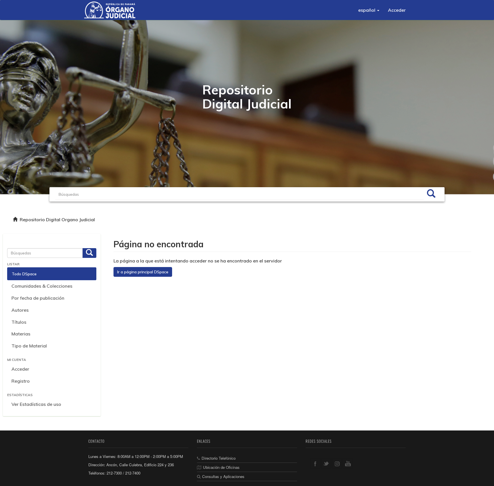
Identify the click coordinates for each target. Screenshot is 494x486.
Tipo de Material (29, 346)
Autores (20, 310)
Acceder (20, 369)
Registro (20, 381)
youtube (347, 463)
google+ (337, 463)
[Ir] (431, 194)
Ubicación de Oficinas (221, 467)
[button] (369, 10)
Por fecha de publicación (37, 298)
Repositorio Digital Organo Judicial (57, 219)
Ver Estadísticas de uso (36, 404)
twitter (326, 463)
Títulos (18, 322)
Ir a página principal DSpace (142, 271)
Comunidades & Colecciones (41, 286)
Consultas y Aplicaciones (223, 476)
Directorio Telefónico (219, 458)
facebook (315, 463)
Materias (20, 334)
